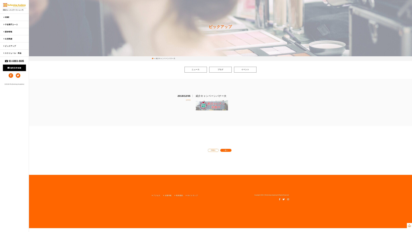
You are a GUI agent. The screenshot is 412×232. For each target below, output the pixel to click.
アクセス (156, 195)
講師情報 (8, 31)
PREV (213, 150)
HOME (6, 17)
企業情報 (168, 195)
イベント (245, 70)
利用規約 (179, 195)
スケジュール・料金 (13, 53)
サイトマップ (192, 195)
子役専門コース (11, 24)
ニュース (196, 70)
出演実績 (8, 38)
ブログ (220, 70)
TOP (409, 226)
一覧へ (225, 150)
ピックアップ (10, 46)
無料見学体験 (15, 67)
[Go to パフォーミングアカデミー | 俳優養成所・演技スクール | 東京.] (153, 58)
